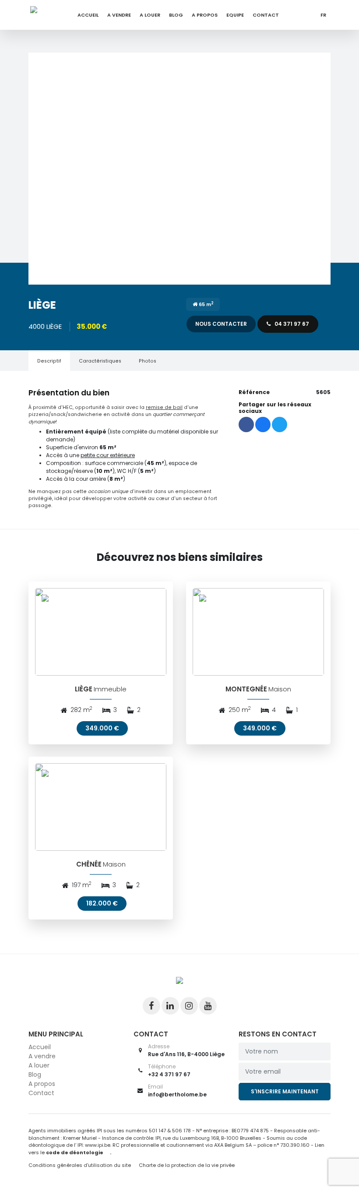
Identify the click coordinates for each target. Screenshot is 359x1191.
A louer (150, 14)
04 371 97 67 (291, 324)
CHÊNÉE (89, 864)
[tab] (49, 360)
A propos (205, 14)
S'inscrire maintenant (285, 1091)
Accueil (88, 14)
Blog (176, 14)
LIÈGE (83, 689)
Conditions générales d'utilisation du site (79, 1165)
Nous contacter (221, 324)
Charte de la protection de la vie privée (187, 1165)
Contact (266, 14)
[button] (179, 168)
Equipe (235, 14)
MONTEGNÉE (246, 689)
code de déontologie (74, 1152)
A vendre (119, 14)
